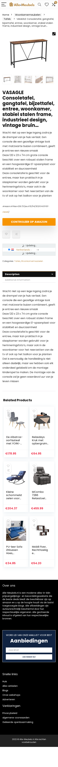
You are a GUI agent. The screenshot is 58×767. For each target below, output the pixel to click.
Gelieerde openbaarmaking (17, 722)
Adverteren (8, 699)
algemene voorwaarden (15, 717)
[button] (54, 33)
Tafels (7, 19)
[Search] (39, 4)
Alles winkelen (10, 686)
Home (5, 14)
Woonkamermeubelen (28, 14)
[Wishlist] (47, 5)
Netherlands (23, 249)
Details (5, 212)
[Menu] (4, 4)
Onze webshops (11, 695)
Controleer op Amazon (29, 222)
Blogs (5, 690)
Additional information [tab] (17, 279)
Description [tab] (12, 274)
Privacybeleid (9, 713)
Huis (4, 681)
